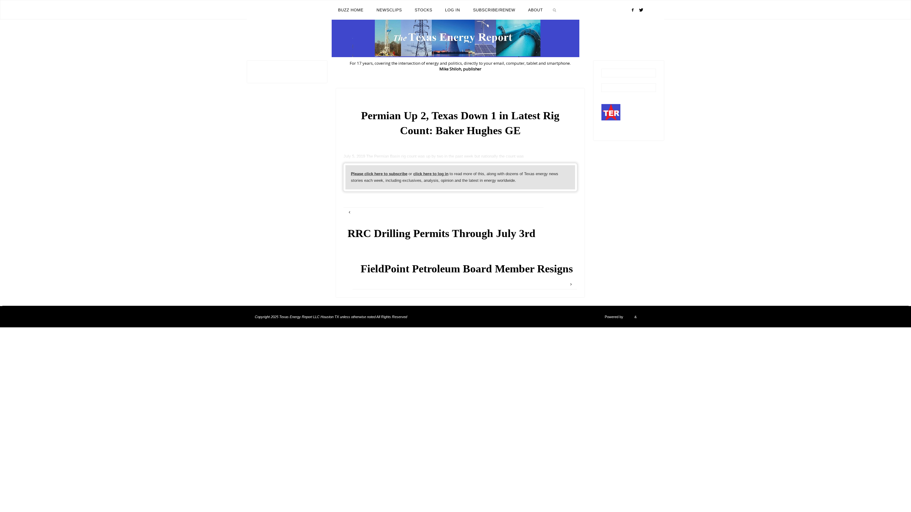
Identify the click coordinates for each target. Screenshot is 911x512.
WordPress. (647, 317)
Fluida (628, 317)
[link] (554, 10)
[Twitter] (641, 10)
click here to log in (430, 174)
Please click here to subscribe (379, 174)
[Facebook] (633, 10)
